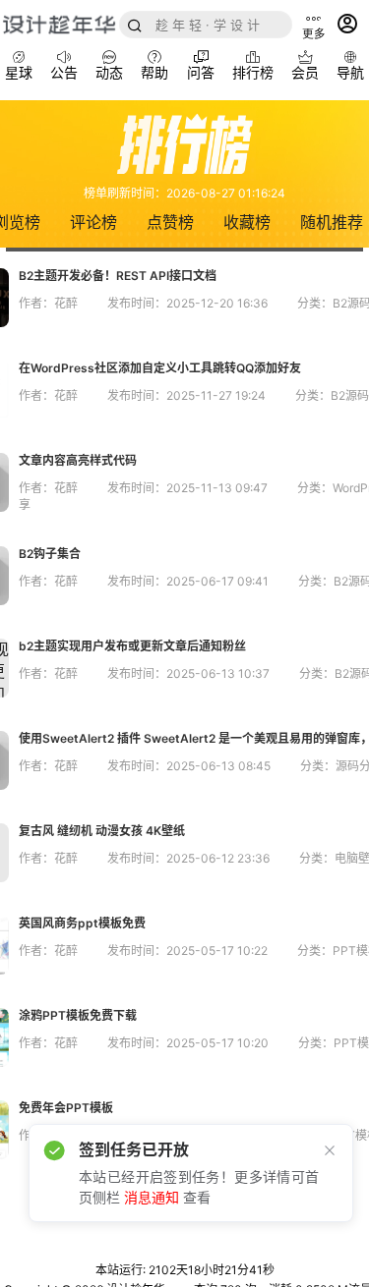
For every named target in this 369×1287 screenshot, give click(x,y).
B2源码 (350, 395)
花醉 (66, 303)
